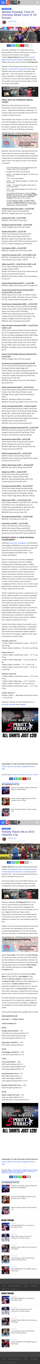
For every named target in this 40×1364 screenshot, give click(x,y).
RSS (3, 769)
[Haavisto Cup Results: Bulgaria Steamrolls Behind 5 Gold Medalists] (6, 791)
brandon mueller (27, 1170)
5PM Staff (13, 21)
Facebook (12, 704)
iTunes (4, 766)
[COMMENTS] (31, 45)
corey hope (12, 1171)
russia (36, 774)
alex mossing (16, 1170)
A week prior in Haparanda (17, 69)
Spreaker (17, 766)
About (4, 1285)
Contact (25, 1285)
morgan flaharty (27, 774)
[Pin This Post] (22, 45)
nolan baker (18, 1173)
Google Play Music (28, 766)
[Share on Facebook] (9, 45)
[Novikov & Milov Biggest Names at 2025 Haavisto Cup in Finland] (6, 801)
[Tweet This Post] (13, 45)
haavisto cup (16, 774)
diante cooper (21, 1171)
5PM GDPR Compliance (14, 1285)
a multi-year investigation (17, 543)
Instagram (22, 704)
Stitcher (10, 766)
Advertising (34, 1285)
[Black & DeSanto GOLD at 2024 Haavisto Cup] (6, 812)
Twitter (6, 704)
